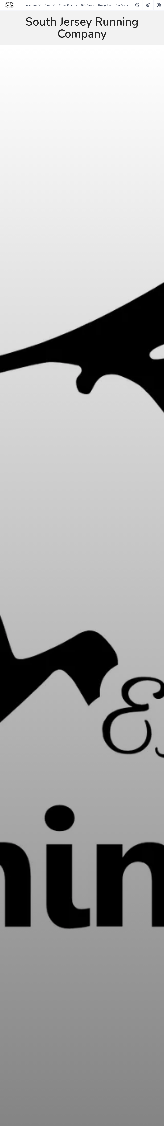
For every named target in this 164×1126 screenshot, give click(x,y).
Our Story (121, 5)
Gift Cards (87, 5)
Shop (48, 5)
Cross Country (68, 5)
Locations (31, 5)
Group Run (105, 5)
